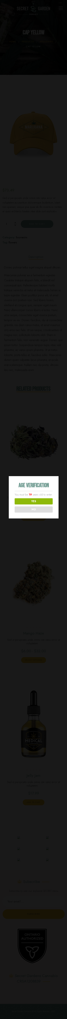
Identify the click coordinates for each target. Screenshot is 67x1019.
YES (33, 501)
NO (34, 509)
